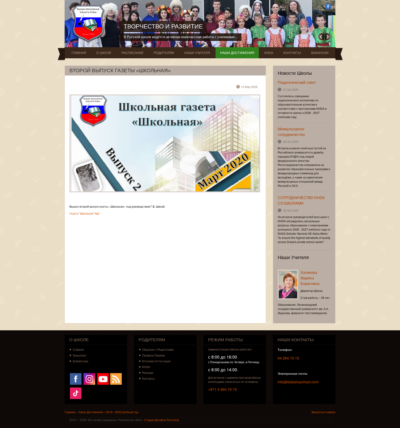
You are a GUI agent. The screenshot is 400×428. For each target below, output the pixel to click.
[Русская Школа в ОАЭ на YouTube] (103, 378)
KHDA (268, 53)
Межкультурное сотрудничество (291, 131)
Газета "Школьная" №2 (84, 213)
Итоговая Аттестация (156, 361)
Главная (79, 53)
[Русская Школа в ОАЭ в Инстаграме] (89, 378)
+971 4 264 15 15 (222, 389)
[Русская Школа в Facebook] (75, 378)
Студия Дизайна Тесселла (161, 420)
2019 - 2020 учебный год (122, 412)
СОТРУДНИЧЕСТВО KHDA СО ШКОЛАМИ (301, 200)
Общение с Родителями (158, 349)
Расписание (133, 53)
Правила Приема (153, 355)
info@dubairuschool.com (298, 381)
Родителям (164, 53)
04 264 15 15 (288, 358)
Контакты (292, 53)
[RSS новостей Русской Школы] (116, 378)
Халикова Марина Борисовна (309, 278)
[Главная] (89, 24)
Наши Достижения (237, 53)
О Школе (103, 53)
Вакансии (319, 53)
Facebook (328, 6)
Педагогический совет (297, 82)
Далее (328, 36)
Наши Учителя (197, 53)
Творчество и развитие (163, 26)
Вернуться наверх (323, 412)
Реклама (147, 373)
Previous (321, 36)
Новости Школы (295, 73)
